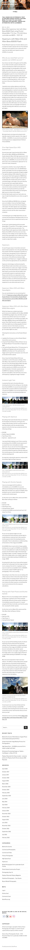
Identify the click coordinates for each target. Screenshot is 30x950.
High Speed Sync (6, 858)
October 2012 (5, 828)
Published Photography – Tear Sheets (11, 878)
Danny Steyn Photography (10, 3)
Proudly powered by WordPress (9, 946)
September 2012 (6, 831)
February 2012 (6, 837)
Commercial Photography (8, 849)
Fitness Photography (7, 855)
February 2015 (6, 792)
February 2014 (6, 807)
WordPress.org (6, 899)
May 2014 (4, 801)
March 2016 (5, 783)
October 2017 (5, 771)
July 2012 (4, 834)
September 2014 (6, 795)
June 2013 (4, 822)
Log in (3, 890)
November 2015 (6, 786)
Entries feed (5, 893)
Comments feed (6, 896)
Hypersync (5, 861)
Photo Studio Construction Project (11, 869)
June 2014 (4, 798)
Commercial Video (7, 852)
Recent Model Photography (9, 881)
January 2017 (5, 774)
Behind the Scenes (7, 846)
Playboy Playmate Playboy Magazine (11, 875)
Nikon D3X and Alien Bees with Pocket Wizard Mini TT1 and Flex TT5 (14, 717)
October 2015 (5, 789)
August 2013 (5, 819)
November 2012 (6, 825)
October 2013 (5, 816)
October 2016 (5, 777)
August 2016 (5, 780)
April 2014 (4, 804)
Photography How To (7, 872)
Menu (15, 11)
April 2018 (4, 768)
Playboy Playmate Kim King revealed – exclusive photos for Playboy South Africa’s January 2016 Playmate (14, 757)
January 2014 (5, 810)
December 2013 (6, 813)
